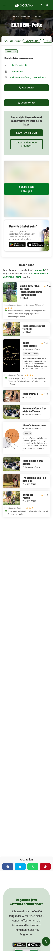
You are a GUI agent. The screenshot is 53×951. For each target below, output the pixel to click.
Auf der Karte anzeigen (26, 189)
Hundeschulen (25, 16)
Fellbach (37, 16)
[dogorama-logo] (24, 5)
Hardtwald (39, 270)
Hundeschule (11, 51)
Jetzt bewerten (14, 41)
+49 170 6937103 (18, 65)
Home (15, 16)
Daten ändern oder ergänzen (26, 144)
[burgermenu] (4, 5)
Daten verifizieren (26, 132)
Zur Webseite (16, 71)
